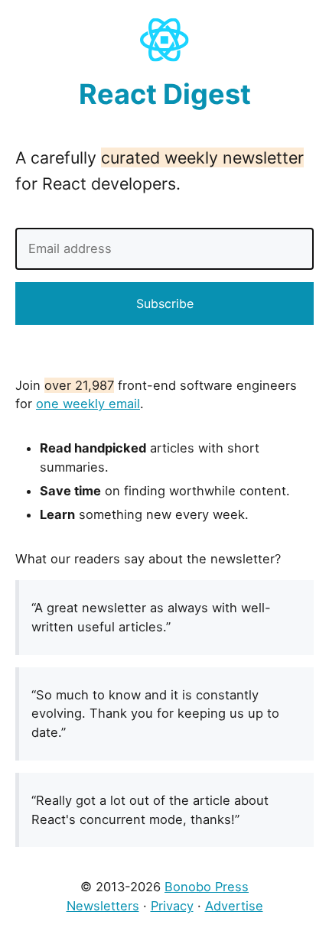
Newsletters (103, 905)
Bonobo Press (206, 886)
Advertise (234, 905)
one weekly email (88, 403)
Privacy (172, 905)
